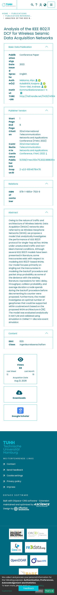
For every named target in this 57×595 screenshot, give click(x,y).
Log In (41, 4)
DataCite (16, 547)
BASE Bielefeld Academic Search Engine (28, 574)
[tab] (28, 47)
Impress (11, 486)
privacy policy (37, 585)
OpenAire (38, 560)
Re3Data (35, 547)
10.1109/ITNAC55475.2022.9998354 (37, 159)
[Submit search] (32, 4)
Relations (13, 183)
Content (12, 333)
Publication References (18, 16)
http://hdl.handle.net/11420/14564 (37, 96)
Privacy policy (14, 481)
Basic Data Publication (20, 47)
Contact (11, 464)
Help (36, 4)
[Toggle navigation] (51, 5)
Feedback (28, 588)
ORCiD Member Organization (37, 534)
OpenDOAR (18, 560)
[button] (45, 4)
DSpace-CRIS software (25, 500)
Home (5, 13)
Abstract (13, 212)
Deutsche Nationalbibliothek (16, 534)
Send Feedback (15, 469)
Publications (19, 13)
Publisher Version (17, 110)
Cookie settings (15, 475)
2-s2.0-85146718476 (30, 169)
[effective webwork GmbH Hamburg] (21, 508)
